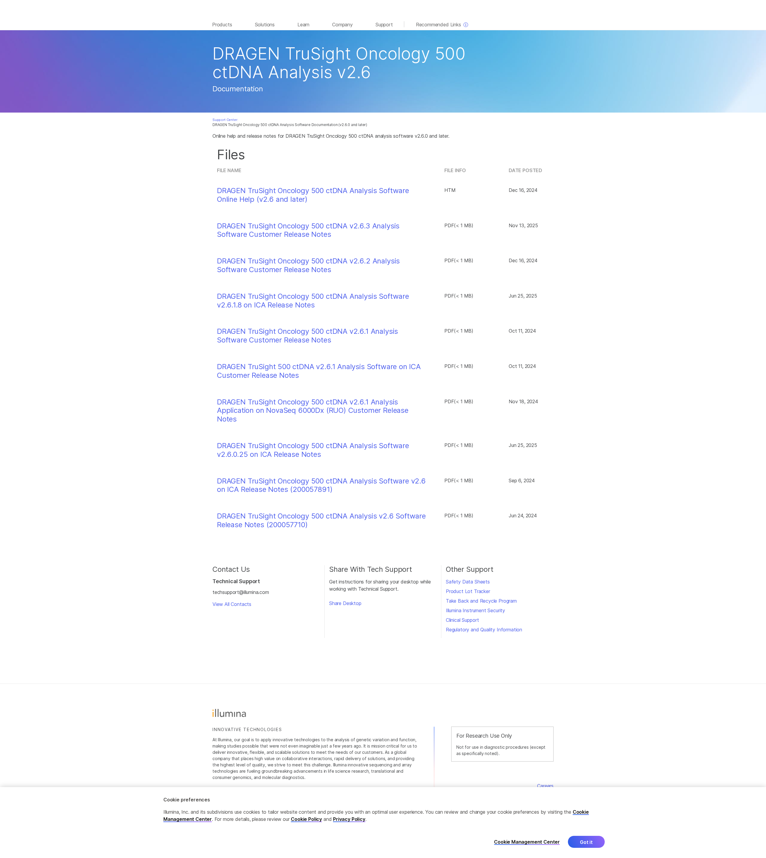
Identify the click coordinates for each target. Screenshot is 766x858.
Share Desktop (345, 603)
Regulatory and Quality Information (484, 630)
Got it (586, 842)
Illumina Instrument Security (475, 610)
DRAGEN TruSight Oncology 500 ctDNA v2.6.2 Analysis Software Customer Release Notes (308, 265)
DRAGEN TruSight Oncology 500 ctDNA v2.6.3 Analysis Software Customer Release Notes (308, 230)
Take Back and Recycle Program (481, 601)
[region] (383, 822)
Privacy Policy (349, 819)
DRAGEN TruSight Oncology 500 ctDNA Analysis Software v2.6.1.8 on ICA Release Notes (313, 300)
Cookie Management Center (527, 842)
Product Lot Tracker (468, 591)
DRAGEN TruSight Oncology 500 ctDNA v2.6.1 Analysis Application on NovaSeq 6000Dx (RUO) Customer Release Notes (312, 411)
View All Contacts (231, 604)
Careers (545, 786)
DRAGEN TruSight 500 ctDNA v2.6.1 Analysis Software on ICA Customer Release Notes (319, 371)
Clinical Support (462, 620)
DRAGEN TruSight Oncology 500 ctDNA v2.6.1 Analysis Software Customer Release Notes (307, 335)
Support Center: (225, 120)
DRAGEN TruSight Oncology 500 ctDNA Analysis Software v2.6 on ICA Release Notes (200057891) (321, 485)
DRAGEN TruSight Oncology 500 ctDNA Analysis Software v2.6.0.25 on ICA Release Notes (313, 450)
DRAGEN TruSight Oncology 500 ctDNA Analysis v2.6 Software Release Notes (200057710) (321, 520)
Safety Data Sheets (468, 582)
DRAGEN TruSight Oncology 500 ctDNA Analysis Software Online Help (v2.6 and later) (313, 195)
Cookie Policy (306, 819)
